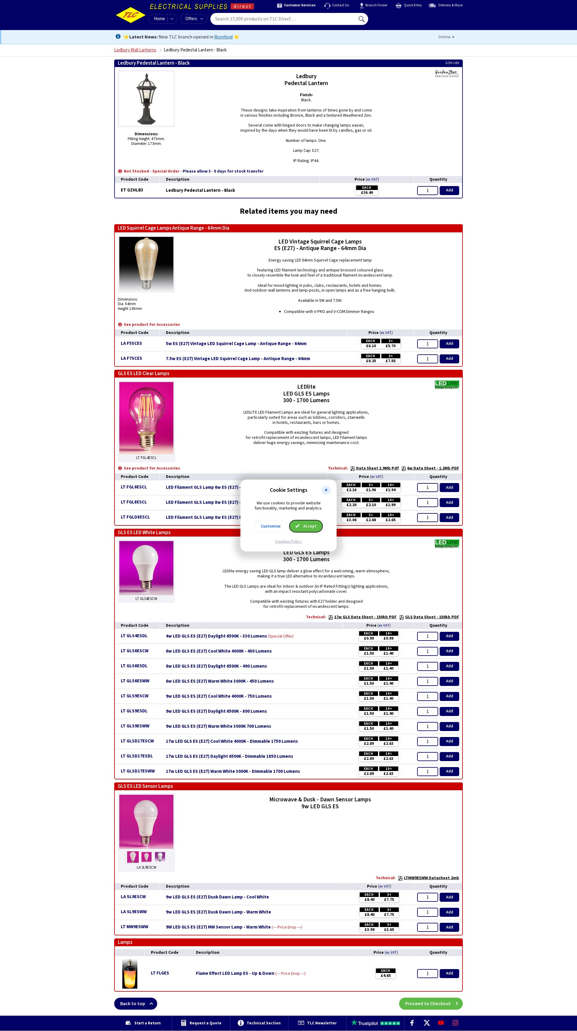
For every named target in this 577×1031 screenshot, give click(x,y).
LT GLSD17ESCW (137, 741)
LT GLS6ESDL (134, 666)
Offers (191, 19)
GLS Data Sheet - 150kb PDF (432, 617)
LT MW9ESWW (134, 927)
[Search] (362, 19)
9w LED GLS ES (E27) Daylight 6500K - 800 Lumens (216, 711)
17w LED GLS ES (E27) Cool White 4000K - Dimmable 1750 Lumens (232, 741)
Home (159, 19)
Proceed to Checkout (428, 1003)
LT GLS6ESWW (135, 681)
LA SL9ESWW (134, 912)
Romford (223, 37)
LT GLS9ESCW (134, 696)
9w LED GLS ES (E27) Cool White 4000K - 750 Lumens (219, 696)
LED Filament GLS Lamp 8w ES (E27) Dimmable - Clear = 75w (226, 517)
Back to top (132, 1003)
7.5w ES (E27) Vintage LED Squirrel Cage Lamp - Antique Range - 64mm (238, 359)
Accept (309, 526)
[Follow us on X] (426, 1023)
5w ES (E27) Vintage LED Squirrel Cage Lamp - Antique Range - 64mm (236, 344)
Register (395, 21)
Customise (271, 526)
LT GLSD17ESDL (137, 756)
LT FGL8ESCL (134, 502)
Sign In (400, 17)
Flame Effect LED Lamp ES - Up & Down (235, 973)
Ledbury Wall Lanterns (135, 50)
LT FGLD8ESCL (135, 517)
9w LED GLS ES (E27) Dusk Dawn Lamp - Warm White (218, 912)
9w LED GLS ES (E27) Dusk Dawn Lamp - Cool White (217, 897)
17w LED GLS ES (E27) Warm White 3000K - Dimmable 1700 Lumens (233, 771)
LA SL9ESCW (133, 897)
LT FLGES (160, 973)
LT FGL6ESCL (134, 487)
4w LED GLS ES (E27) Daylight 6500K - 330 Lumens (216, 636)
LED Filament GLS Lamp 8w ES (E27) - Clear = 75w (216, 502)
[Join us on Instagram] (455, 1023)
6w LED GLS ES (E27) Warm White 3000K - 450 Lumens (220, 681)
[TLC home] (130, 15)
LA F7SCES (131, 358)
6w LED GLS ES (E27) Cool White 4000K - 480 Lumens (219, 651)
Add (449, 190)
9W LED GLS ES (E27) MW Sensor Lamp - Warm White (218, 927)
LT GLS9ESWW (135, 726)
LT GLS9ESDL (134, 711)
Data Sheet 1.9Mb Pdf (377, 468)
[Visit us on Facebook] (412, 1023)
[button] (326, 490)
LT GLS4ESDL (134, 636)
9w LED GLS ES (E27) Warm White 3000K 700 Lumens (218, 726)
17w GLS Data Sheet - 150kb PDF (365, 617)
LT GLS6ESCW (134, 651)
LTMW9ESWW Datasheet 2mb (431, 878)
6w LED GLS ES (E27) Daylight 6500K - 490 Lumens (216, 666)
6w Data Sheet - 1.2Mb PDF (433, 468)
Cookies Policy (288, 541)
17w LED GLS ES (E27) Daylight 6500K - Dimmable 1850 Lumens (229, 756)
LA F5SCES (131, 343)
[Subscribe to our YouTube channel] (441, 1023)
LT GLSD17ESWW (138, 771)
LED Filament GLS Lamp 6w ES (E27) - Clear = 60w (216, 487)
